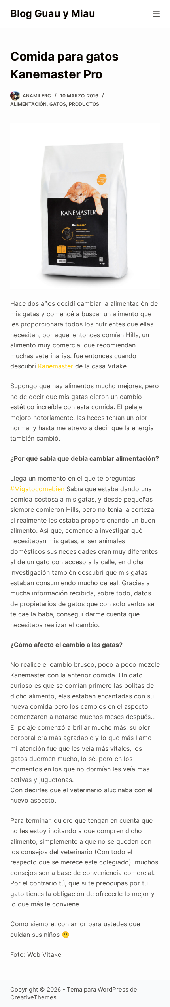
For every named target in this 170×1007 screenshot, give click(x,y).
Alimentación (28, 104)
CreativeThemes (33, 997)
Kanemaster (55, 366)
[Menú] (156, 13)
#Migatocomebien (37, 489)
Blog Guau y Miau (52, 13)
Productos (84, 104)
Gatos (57, 104)
